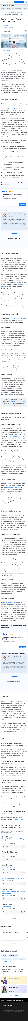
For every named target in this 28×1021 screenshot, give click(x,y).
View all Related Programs (14, 242)
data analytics (13, 108)
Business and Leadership (17, 12)
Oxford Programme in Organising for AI (13, 878)
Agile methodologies (11, 487)
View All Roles (14, 995)
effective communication (11, 602)
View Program (23, 204)
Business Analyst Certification (17, 401)
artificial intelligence (19, 318)
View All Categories (6, 962)
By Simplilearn (4, 25)
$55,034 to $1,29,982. (18, 819)
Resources (7, 12)
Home (2, 12)
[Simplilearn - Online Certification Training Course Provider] (8, 2)
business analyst (7, 70)
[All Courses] (1, 2)
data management (15, 436)
